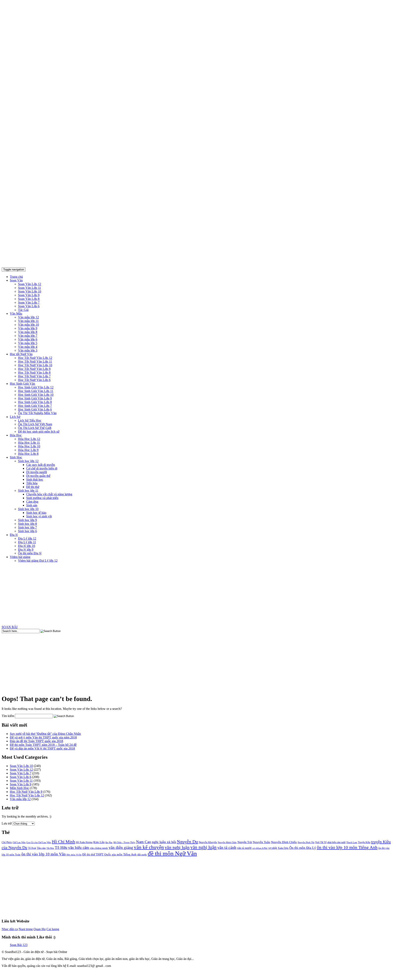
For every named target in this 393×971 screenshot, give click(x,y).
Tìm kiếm (8, 716)
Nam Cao (143, 842)
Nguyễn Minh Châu (227, 842)
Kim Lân (99, 842)
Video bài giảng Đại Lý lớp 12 (38, 560)
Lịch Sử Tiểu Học (29, 420)
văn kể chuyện (149, 847)
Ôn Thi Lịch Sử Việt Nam (35, 424)
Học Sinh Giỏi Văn (22, 383)
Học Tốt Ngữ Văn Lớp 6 (34, 380)
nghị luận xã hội (164, 842)
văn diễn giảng (121, 847)
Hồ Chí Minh (63, 841)
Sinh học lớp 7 (27, 527)
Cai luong (52, 929)
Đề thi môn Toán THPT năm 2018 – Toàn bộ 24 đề (43, 744)
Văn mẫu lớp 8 (27, 332)
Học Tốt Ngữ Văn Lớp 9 (34, 369)
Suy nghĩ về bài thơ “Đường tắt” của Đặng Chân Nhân (45, 733)
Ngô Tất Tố (320, 842)
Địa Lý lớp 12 (27, 538)
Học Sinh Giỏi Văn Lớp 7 (35, 405)
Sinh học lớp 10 (28, 509)
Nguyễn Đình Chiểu (284, 842)
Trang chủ (16, 276)
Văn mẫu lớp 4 (27, 346)
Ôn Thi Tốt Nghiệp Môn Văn (37, 413)
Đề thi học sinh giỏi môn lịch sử (38, 431)
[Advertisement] (196, 594)
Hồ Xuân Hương (84, 842)
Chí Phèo (7, 842)
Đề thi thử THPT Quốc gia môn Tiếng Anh (109, 854)
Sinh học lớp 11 (28, 490)
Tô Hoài (32, 848)
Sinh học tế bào (36, 512)
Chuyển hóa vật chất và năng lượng (49, 494)
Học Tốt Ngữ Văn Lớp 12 (35, 358)
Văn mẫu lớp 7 (27, 335)
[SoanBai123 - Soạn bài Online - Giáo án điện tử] (196, 262)
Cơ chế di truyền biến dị (41, 468)
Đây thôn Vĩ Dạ (74, 854)
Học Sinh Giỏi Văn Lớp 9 (35, 398)
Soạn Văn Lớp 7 (29, 302)
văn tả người (244, 848)
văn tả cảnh (226, 847)
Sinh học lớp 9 (27, 520)
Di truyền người (36, 472)
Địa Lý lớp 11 (27, 542)
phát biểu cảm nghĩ (336, 842)
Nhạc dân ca (10, 929)
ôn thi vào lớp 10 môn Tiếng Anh (347, 847)
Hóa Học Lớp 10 (29, 446)
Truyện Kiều (364, 842)
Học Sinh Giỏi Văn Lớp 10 (35, 394)
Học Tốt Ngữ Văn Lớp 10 (35, 365)
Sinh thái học (34, 479)
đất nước (142, 854)
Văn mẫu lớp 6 (27, 339)
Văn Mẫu (16, 313)
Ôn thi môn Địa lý (30, 553)
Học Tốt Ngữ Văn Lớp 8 (34, 372)
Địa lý (14, 535)
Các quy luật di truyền (40, 464)
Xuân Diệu (283, 848)
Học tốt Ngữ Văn (21, 354)
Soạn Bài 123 (18, 945)
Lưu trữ (7, 823)
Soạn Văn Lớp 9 (29, 295)
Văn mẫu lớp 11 (28, 321)
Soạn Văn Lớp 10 (29, 291)
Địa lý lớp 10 (26, 546)
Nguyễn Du (187, 841)
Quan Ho (40, 929)
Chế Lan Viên (19, 842)
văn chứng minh (99, 848)
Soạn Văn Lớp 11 (29, 287)
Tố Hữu (61, 847)
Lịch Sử (15, 417)
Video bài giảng (20, 557)
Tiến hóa (31, 483)
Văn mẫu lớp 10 (28, 324)
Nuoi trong (26, 929)
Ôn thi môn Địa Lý (302, 848)
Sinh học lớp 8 (27, 523)
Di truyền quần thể (38, 476)
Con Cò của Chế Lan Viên (38, 842)
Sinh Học (16, 457)
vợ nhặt (272, 848)
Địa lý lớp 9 (25, 549)
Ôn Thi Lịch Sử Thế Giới (34, 428)
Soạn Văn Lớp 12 (29, 284)
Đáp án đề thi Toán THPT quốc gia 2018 (36, 741)
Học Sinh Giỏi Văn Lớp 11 (35, 391)
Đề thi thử (32, 487)
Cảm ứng (32, 501)
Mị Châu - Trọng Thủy (124, 842)
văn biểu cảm (78, 847)
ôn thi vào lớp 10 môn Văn (43, 854)
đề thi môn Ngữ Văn (172, 853)
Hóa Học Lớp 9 (28, 450)
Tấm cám (41, 848)
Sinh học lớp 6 (27, 531)
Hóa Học (16, 435)
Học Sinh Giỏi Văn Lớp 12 (35, 387)
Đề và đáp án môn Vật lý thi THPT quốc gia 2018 (42, 748)
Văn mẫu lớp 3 (27, 350)
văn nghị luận (177, 847)
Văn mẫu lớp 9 (27, 328)
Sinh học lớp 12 (28, 461)
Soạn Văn (16, 280)
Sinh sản (31, 505)
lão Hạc (109, 842)
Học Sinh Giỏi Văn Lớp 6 (35, 409)
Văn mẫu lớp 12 (28, 317)
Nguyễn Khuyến (208, 842)
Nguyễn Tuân (261, 842)
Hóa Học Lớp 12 (29, 439)
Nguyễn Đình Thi (306, 842)
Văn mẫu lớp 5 (27, 343)
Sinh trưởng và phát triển (42, 498)
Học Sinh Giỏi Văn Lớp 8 (35, 402)
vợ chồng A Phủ (260, 848)
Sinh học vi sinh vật (39, 516)
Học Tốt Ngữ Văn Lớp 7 (34, 376)
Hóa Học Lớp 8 (28, 453)
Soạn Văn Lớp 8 (29, 299)
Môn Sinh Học (19, 788)
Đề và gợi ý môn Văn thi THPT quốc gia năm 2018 (43, 737)
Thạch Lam (351, 842)
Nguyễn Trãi (244, 842)
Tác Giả (23, 310)
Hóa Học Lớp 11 (29, 442)
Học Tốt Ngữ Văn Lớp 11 (35, 361)
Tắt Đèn (50, 848)
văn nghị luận (203, 847)
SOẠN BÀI (9, 627)
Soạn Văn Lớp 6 (29, 306)
